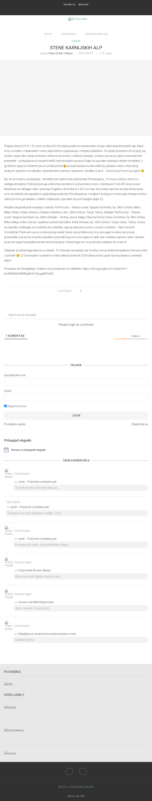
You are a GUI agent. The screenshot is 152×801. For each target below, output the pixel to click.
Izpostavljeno (68, 33)
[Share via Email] (95, 290)
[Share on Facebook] (88, 290)
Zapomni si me (16, 406)
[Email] (79, 9)
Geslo (7, 390)
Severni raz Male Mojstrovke (36, 602)
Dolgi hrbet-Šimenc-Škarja (34, 570)
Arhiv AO (83, 4)
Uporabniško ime (14, 375)
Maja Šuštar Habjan (61, 53)
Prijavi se (69, 4)
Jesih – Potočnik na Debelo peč (37, 481)
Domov (48, 33)
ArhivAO (89, 786)
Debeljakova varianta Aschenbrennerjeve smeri (47, 633)
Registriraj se (140, 424)
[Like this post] (84, 290)
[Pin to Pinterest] (92, 290)
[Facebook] (73, 9)
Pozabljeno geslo (15, 424)
